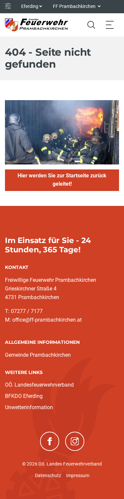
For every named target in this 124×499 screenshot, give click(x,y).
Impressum (77, 475)
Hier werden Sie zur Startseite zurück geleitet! (62, 179)
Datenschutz (48, 475)
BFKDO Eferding (24, 396)
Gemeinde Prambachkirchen (38, 355)
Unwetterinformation (29, 407)
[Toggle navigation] (110, 24)
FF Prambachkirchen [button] (75, 6)
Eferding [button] (29, 6)
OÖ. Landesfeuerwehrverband (39, 385)
